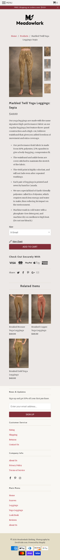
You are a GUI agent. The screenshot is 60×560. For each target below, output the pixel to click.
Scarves (12, 500)
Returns (12, 440)
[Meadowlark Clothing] (30, 20)
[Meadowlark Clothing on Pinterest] (15, 478)
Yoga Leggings (16, 510)
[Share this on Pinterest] (27, 272)
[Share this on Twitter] (18, 272)
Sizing (12, 430)
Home (12, 495)
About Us (13, 460)
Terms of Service (17, 470)
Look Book (14, 515)
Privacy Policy (15, 465)
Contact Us (14, 444)
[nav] (7, 3)
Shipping (13, 435)
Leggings (13, 505)
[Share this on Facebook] (23, 272)
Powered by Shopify (36, 542)
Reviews (13, 520)
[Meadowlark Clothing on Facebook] (10, 478)
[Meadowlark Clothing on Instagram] (20, 478)
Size (11, 227)
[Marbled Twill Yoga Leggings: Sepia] (26, 72)
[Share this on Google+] (32, 272)
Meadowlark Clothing (26, 539)
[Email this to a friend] (37, 272)
